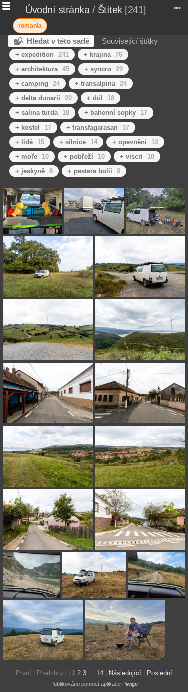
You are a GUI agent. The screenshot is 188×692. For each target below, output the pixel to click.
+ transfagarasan (97, 127)
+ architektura (42, 69)
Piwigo (130, 684)
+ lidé (29, 142)
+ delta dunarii (43, 98)
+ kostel (33, 127)
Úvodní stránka (57, 9)
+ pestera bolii (94, 171)
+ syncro (103, 69)
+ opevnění (135, 142)
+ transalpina (101, 83)
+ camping (37, 83)
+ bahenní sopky (115, 113)
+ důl (100, 98)
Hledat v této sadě (58, 41)
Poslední (159, 673)
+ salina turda (42, 113)
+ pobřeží (84, 156)
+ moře (32, 156)
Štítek (110, 9)
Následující (125, 673)
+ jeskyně (34, 171)
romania (30, 25)
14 (99, 673)
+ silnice (78, 142)
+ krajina (103, 54)
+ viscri (137, 156)
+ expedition (42, 54)
